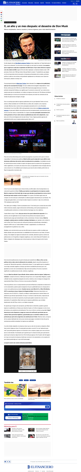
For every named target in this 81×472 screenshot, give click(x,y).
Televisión (47, 2)
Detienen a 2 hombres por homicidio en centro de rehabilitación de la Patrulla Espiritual (69, 64)
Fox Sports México (56, 2)
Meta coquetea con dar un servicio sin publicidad (13, 398)
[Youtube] (78, 1)
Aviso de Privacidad (49, 471)
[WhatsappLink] (26, 416)
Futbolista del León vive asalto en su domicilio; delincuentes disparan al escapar (69, 76)
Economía (24, 2)
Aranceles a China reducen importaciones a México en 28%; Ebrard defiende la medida (18, 430)
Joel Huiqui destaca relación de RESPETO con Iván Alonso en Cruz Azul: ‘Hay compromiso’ (69, 52)
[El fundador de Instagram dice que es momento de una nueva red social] (12, 180)
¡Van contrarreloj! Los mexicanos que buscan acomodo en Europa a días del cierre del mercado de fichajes (69, 40)
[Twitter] (75, 1)
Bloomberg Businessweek (10, 22)
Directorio (37, 471)
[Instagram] (76, 1)
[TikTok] (79, 1)
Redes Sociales (32, 380)
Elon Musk (26, 380)
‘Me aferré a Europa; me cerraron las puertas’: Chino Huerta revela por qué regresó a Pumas (69, 46)
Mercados (30, 2)
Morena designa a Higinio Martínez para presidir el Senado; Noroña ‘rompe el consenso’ (42, 430)
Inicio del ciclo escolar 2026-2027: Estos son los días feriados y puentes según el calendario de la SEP (43, 436)
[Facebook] (74, 1)
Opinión (42, 2)
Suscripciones (42, 471)
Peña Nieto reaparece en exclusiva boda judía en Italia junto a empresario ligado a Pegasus (69, 70)
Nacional (37, 2)
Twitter (21, 380)
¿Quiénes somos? (31, 471)
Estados (64, 2)
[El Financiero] (12, 3)
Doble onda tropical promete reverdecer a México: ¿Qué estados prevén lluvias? (19, 436)
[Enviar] (47, 407)
